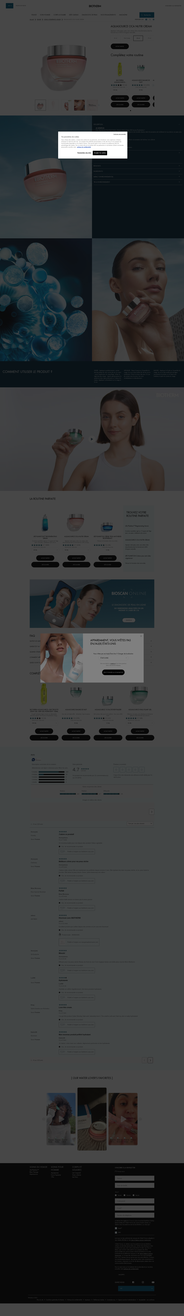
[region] (92, 145)
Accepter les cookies (100, 153)
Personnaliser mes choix (84, 152)
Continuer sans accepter (120, 134)
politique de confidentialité (84, 147)
